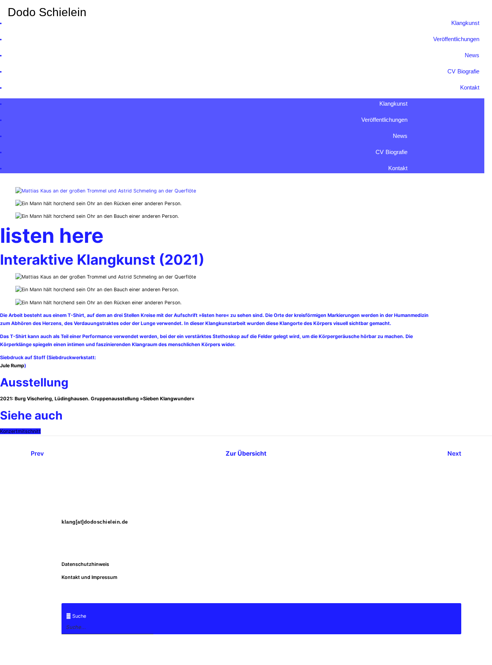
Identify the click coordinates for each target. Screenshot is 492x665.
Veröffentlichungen (456, 39)
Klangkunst (465, 23)
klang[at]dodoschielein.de (95, 522)
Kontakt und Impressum (89, 577)
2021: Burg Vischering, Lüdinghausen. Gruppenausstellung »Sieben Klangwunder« (97, 398)
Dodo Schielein (47, 12)
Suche (68, 607)
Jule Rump (12, 365)
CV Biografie (463, 71)
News (472, 55)
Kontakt (469, 87)
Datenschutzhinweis (85, 564)
